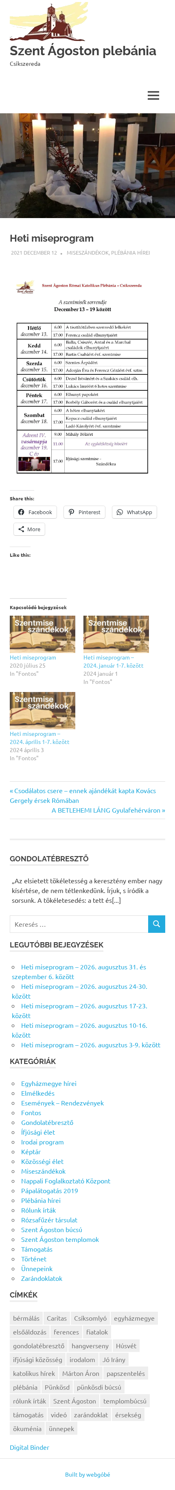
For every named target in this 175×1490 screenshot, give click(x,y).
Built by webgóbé (87, 1474)
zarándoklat (91, 1414)
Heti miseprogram (33, 657)
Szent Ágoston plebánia (83, 50)
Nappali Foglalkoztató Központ (65, 1180)
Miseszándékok (88, 252)
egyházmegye (134, 1318)
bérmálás (26, 1318)
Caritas (57, 1318)
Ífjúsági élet (38, 1132)
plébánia (25, 1387)
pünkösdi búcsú (99, 1387)
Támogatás (36, 1249)
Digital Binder (29, 1447)
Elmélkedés (38, 1093)
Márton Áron (80, 1373)
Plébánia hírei (130, 252)
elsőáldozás (29, 1332)
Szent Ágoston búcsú (51, 1229)
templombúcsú (125, 1401)
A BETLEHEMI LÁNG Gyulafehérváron (106, 810)
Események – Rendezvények (62, 1103)
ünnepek (61, 1428)
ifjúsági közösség (37, 1359)
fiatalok (97, 1332)
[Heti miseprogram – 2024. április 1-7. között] (42, 710)
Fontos (31, 1112)
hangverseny (90, 1345)
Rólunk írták (38, 1210)
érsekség (128, 1414)
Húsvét (126, 1345)
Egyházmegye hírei (49, 1083)
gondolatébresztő (38, 1345)
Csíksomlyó (90, 1318)
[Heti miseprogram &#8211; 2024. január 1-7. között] (116, 634)
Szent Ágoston (74, 1401)
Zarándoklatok (41, 1278)
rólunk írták (29, 1401)
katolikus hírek (34, 1373)
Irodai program (42, 1142)
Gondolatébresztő (47, 1122)
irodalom (82, 1359)
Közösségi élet (42, 1161)
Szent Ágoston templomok (60, 1239)
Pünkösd (57, 1387)
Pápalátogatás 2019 (49, 1190)
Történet (33, 1258)
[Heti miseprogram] (42, 634)
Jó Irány (114, 1359)
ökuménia (27, 1428)
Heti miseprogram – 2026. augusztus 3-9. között (90, 1044)
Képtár (31, 1151)
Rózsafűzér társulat (49, 1219)
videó (59, 1414)
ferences (66, 1332)
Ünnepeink (36, 1268)
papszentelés (126, 1373)
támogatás (28, 1414)
